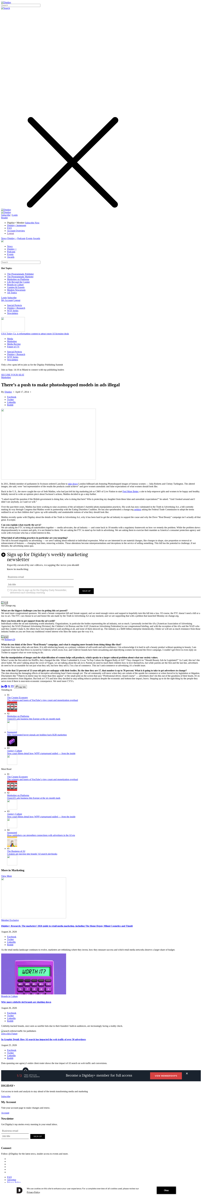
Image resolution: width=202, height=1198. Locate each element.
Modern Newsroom (16, 290)
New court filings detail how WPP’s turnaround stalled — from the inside (41, 753)
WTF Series (12, 310)
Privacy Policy (14, 1182)
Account (5, 1113)
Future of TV (13, 346)
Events (29, 238)
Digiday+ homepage (16, 225)
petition (137, 509)
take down (73, 484)
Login (15, 215)
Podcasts (21, 238)
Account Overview (16, 230)
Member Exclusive (10, 920)
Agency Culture (14, 750)
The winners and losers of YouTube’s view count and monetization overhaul (42, 700)
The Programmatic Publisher (20, 274)
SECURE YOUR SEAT (12, 374)
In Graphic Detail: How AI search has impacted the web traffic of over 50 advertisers (43, 1039)
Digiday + (12, 238)
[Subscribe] (6, 212)
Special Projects (14, 305)
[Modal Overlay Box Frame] (101, 575)
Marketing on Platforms (18, 279)
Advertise (11, 1179)
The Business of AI (16, 851)
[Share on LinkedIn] (2, 687)
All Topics (12, 292)
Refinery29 (10, 639)
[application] (101, 1190)
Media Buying (14, 344)
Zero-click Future (9, 1033)
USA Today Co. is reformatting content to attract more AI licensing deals (35, 333)
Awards (36, 238)
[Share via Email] (12, 687)
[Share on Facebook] (5, 687)
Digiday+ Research (16, 308)
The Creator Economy (17, 697)
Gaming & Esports (16, 287)
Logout (10, 233)
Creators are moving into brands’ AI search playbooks (32, 854)
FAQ (9, 228)
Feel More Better (130, 491)
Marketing (12, 341)
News (4, 238)
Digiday (8, 392)
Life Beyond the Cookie (18, 282)
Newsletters (12, 313)
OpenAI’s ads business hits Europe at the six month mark (33, 719)
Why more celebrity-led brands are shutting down (26, 1002)
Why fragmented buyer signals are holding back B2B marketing (37, 735)
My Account (7, 300)
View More (6, 876)
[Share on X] (9, 687)
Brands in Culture (15, 284)
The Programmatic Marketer (20, 276)
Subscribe (5, 215)
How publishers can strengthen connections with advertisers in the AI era (41, 835)
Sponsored (12, 732)
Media (10, 338)
